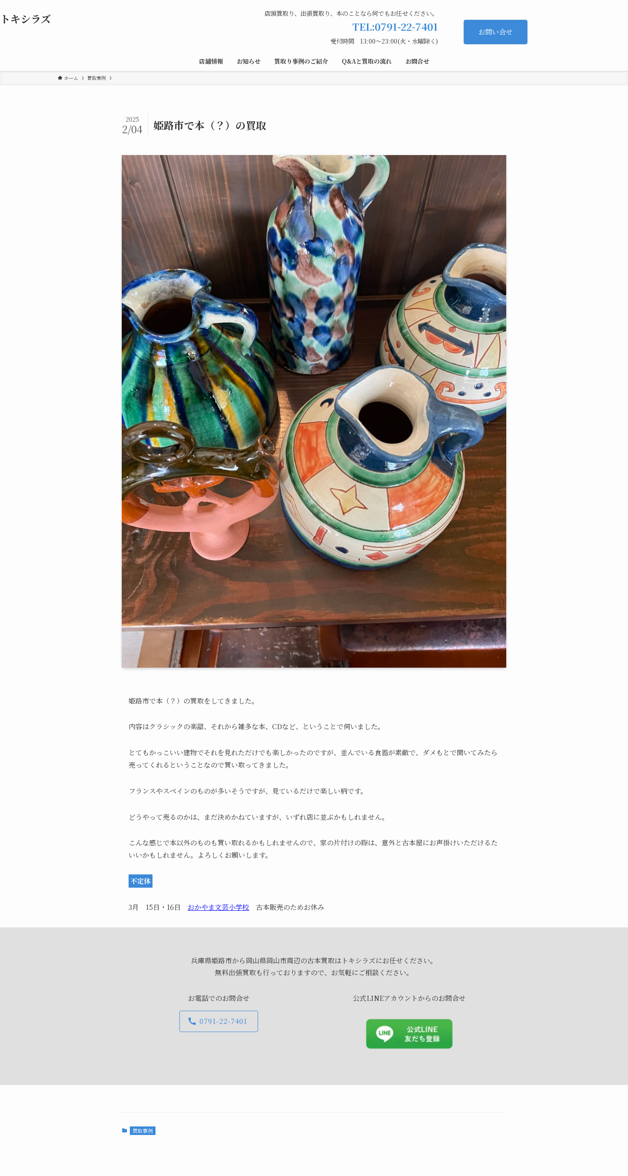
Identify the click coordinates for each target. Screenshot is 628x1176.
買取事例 (142, 1130)
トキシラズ (25, 19)
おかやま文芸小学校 (218, 907)
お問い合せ (495, 32)
